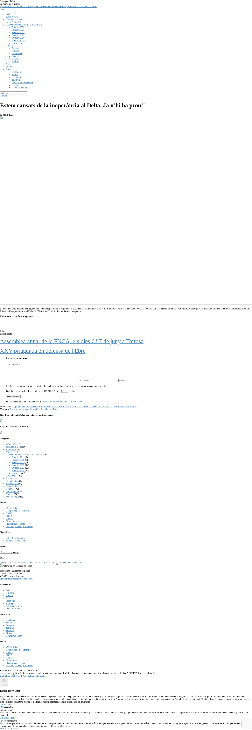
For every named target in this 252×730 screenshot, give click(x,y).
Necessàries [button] (5, 704)
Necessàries (9, 707)
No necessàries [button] (7, 718)
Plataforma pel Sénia (15, 524)
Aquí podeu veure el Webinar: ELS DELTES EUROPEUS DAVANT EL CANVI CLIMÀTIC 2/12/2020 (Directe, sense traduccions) (75, 406)
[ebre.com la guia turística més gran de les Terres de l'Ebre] (27, 562)
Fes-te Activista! (13, 22)
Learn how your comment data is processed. (62, 401)
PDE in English (13, 608)
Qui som (10, 593)
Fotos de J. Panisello (15, 538)
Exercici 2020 (18, 37)
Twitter (15, 74)
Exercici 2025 (12, 481)
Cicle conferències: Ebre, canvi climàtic (24, 24)
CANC (9, 513)
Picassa (15, 85)
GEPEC (9, 518)
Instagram (16, 77)
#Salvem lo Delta (14, 19)
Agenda (9, 64)
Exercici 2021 (18, 35)
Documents (17, 53)
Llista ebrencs (12, 521)
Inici (8, 14)
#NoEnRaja (11, 508)
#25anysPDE (12, 16)
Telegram (16, 80)
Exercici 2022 (18, 32)
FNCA (9, 516)
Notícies (15, 61)
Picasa (9, 633)
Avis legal (10, 603)
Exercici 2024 (18, 27)
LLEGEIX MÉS (7, 676)
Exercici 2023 (18, 30)
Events (15, 56)
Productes (10, 66)
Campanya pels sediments (18, 510)
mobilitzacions (12, 491)
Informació (17, 43)
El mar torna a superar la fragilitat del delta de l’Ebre (33, 409)
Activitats (16, 48)
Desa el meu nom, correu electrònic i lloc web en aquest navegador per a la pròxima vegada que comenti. (57, 386)
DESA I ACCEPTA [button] (9, 728)
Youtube (10, 630)
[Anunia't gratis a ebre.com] (68, 562)
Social (9, 69)
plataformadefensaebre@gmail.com (16, 578)
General (15, 59)
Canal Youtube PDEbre (22, 82)
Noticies (9, 45)
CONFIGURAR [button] (24, 676)
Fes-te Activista (13, 486)
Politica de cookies (14, 606)
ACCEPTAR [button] (38, 676)
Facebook (16, 72)
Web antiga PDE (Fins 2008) (19, 526)
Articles (15, 51)
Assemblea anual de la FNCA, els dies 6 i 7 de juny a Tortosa (72, 341)
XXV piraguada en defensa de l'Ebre (42, 350)
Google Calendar (19, 87)
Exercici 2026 (12, 483)
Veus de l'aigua (13, 496)
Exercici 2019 (18, 40)
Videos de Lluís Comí (16, 540)
